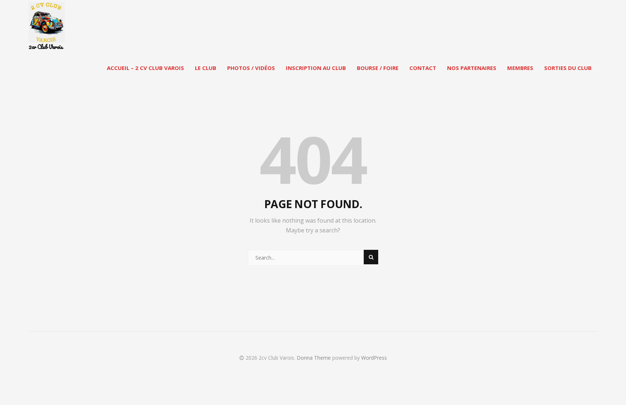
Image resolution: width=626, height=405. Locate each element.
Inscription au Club (316, 67)
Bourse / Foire (377, 67)
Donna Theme (314, 357)
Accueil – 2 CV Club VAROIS (145, 67)
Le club (205, 67)
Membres (520, 67)
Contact (422, 67)
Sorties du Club (568, 67)
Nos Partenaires (471, 67)
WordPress (374, 357)
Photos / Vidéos (251, 67)
